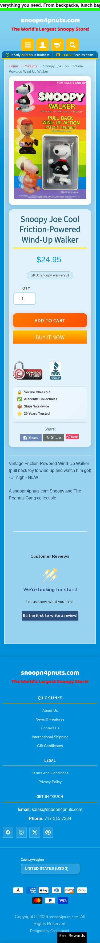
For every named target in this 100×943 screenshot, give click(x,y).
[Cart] (57, 45)
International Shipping (50, 737)
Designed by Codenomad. (50, 931)
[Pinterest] (48, 832)
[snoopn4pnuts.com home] (50, 682)
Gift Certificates (50, 746)
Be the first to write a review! (50, 615)
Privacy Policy (50, 782)
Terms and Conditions (50, 773)
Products (30, 66)
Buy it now (50, 337)
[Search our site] (72, 45)
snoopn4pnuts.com (63, 917)
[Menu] (27, 45)
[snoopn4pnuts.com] (50, 25)
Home (13, 66)
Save (74, 436)
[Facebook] (8, 832)
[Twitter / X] (34, 832)
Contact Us (50, 728)
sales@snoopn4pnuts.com (57, 809)
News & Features (50, 719)
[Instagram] (21, 832)
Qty (26, 288)
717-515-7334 (58, 818)
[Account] (42, 45)
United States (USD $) (47, 868)
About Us (50, 710)
